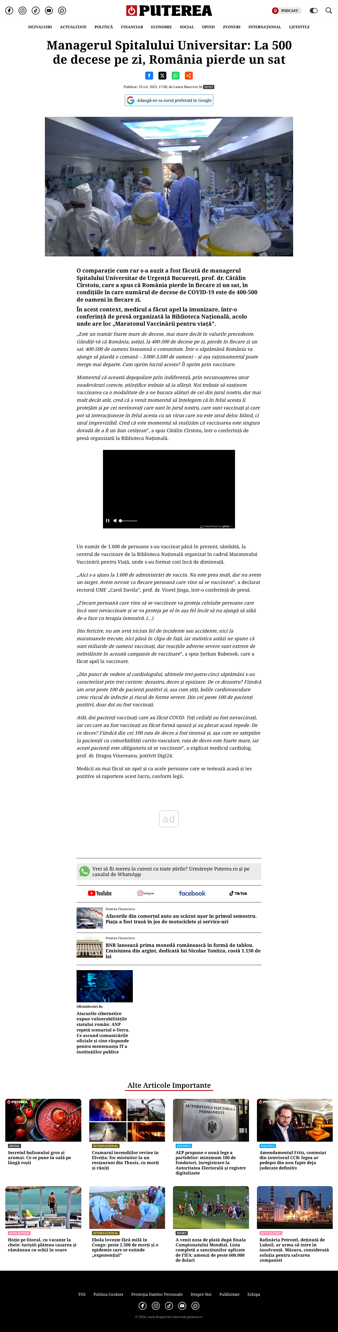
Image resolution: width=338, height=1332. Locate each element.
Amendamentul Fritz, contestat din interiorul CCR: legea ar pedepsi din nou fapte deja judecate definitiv (293, 1160)
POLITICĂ (104, 26)
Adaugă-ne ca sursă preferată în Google (174, 100)
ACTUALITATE (73, 26)
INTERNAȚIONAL (264, 26)
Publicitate (229, 1294)
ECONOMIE (161, 26)
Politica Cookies (108, 1294)
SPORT (181, 1233)
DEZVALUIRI (40, 26)
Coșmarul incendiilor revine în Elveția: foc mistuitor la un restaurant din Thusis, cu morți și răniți (125, 1160)
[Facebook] (9, 11)
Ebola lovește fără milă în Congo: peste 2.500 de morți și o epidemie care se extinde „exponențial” (125, 1247)
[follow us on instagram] (146, 894)
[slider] (128, 522)
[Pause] (107, 521)
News (208, 87)
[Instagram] (22, 11)
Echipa (253, 1294)
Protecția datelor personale (157, 1294)
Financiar (132, 26)
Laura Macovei (185, 86)
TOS (82, 1294)
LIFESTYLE (299, 26)
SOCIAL (187, 26)
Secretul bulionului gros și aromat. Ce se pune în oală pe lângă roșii (39, 1157)
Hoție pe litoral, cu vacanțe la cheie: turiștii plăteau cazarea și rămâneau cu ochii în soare (42, 1245)
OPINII (208, 26)
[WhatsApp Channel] (62, 11)
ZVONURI (232, 26)
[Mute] (115, 521)
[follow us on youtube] (100, 894)
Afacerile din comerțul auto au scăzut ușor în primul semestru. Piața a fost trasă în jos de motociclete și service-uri (181, 919)
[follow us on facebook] (192, 894)
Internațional (105, 1146)
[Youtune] (49, 11)
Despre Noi (201, 1294)
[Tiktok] (36, 11)
